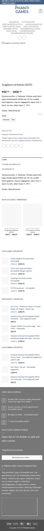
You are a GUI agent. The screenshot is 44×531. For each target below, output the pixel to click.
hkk (38, 138)
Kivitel (4, 116)
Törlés (39, 114)
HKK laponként (31, 27)
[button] (3, 11)
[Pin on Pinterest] (21, 146)
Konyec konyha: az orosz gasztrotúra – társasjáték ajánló (23, 408)
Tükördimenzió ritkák (22, 33)
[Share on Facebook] (8, 146)
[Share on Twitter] (12, 146)
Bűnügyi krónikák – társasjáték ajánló (23, 415)
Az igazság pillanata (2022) (11, 231)
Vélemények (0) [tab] (8, 169)
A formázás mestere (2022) (33, 231)
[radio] (6, 120)
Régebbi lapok (11, 29)
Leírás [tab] (4, 159)
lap (13, 140)
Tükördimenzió (27, 31)
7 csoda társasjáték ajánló (18, 421)
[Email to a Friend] (17, 146)
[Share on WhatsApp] (4, 146)
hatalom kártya (12, 138)
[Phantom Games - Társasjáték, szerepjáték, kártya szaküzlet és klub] (22, 11)
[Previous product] (24, 37)
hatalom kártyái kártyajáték (27, 138)
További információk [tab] (11, 164)
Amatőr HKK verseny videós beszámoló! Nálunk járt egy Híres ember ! (24, 400)
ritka (15, 140)
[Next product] (19, 37)
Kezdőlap (14, 22)
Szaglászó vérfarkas (24, 140)
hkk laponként (6, 140)
